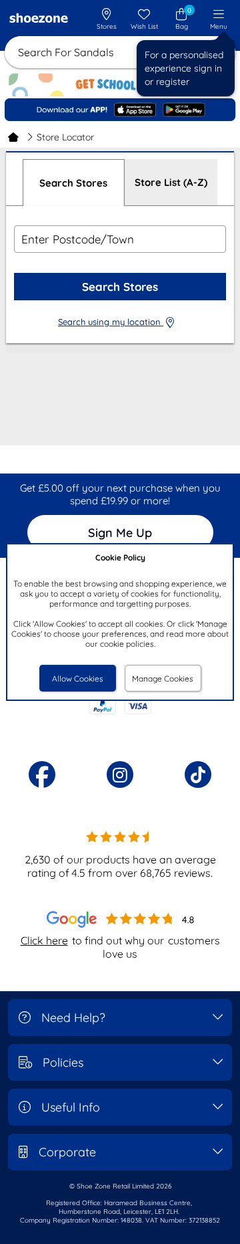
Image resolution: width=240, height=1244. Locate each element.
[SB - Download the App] (120, 110)
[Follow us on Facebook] (42, 774)
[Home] (13, 137)
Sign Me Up (120, 532)
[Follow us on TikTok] (198, 774)
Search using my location (110, 321)
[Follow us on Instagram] (120, 774)
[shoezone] (39, 19)
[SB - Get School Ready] (120, 89)
